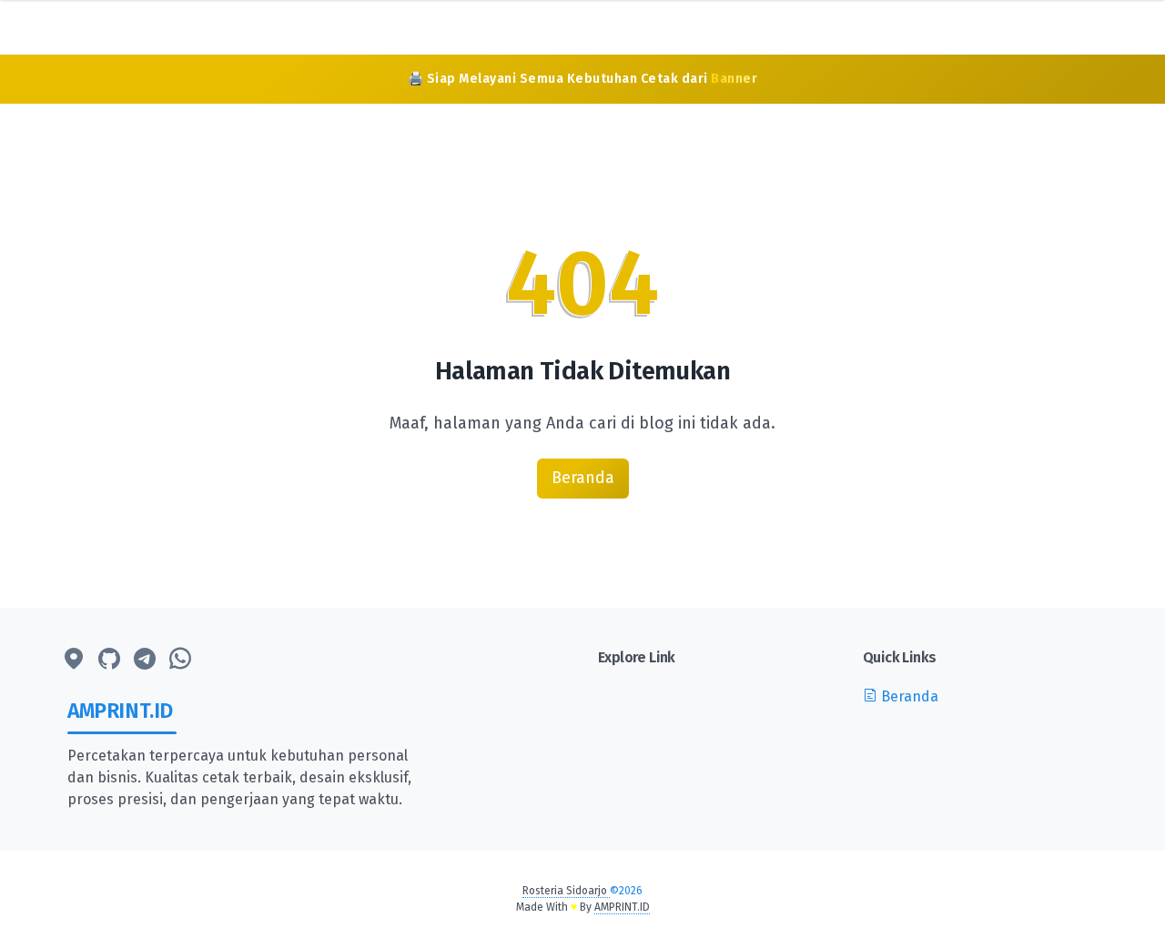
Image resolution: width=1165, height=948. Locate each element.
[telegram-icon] (145, 659)
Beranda (583, 478)
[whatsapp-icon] (180, 659)
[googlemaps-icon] (74, 659)
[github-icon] (109, 659)
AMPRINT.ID (622, 907)
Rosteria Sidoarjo (566, 890)
